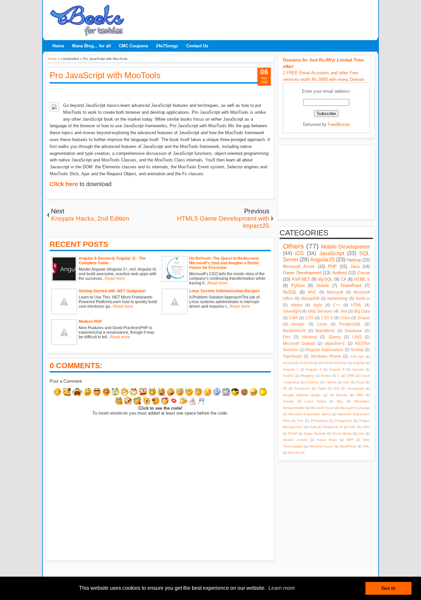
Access (288, 363)
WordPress (348, 446)
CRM (350, 375)
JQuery (334, 337)
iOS (299, 253)
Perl (300, 420)
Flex (286, 337)
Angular (359, 363)
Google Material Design (302, 395)
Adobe (297, 305)
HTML (356, 305)
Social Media (342, 433)
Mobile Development (345, 247)
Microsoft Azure (298, 266)
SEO (366, 427)
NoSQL (290, 292)
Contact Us (197, 45)
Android (339, 272)
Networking (337, 298)
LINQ (356, 337)
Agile (317, 305)
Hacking (309, 337)
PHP (332, 266)
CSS (309, 318)
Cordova (312, 382)
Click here (64, 184)
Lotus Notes (315, 401)
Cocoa (364, 272)
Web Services (320, 311)
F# (285, 388)
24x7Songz (167, 45)
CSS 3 (327, 318)
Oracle (322, 285)
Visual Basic (327, 440)
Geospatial (355, 388)
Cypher (331, 382)
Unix (361, 433)
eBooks (293, 452)
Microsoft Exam (322, 408)
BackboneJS (294, 330)
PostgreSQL (350, 324)
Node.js (363, 298)
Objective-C (334, 343)
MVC (312, 292)
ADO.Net (357, 356)
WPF (350, 440)
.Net (343, 311)
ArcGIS (288, 375)
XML (366, 446)
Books (326, 375)
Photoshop (319, 420)
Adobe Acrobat (335, 363)
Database (353, 330)
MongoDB (310, 298)
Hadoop (354, 259)
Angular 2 (290, 369)
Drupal (364, 318)
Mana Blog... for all (91, 45)
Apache (358, 369)
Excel (360, 382)
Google (298, 324)
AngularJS (322, 259)
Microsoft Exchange (355, 408)
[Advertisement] (251, 18)
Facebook (302, 388)
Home (58, 45)
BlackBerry (325, 330)
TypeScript (292, 356)
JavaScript (331, 253)
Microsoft (335, 292)
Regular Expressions (324, 350)
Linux (322, 324)
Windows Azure (321, 446)
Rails (313, 427)
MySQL (325, 279)
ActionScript (309, 363)
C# (343, 279)
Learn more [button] (281, 588)
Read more (115, 278)
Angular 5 (313, 369)
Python (298, 285)
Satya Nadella (315, 433)
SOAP (293, 433)
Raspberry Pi (333, 427)
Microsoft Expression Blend (309, 414)
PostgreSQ (343, 420)
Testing (357, 350)
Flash (322, 388)
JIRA (359, 395)
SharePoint (350, 285)
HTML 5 (362, 279)
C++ (336, 305)
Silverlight (292, 311)
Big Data (362, 311)
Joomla (288, 401)
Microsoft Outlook (299, 343)
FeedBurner (339, 124)
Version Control (295, 440)
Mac (340, 401)
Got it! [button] (389, 588)
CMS (293, 318)
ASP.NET (301, 279)
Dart (346, 382)
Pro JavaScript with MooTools (105, 75)
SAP (352, 427)
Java (354, 266)
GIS (336, 388)
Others (293, 246)
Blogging (307, 375)
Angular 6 (336, 369)
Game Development (302, 272)
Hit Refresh (339, 395)
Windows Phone (326, 356)
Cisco (345, 318)
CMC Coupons (133, 45)
